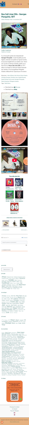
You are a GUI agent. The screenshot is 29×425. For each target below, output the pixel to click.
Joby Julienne (21, 355)
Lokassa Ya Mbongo (21, 357)
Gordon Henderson (5, 345)
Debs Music (8, 83)
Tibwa (20, 311)
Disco (20, 301)
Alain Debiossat (13, 332)
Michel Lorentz (15, 363)
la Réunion (9, 284)
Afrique (4, 277)
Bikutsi (23, 297)
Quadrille (11, 308)
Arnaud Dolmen (15, 334)
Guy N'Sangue (17, 345)
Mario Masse (13, 361)
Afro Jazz (24, 296)
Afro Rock (11, 297)
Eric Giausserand (17, 340)
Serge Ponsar (16, 370)
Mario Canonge (6, 361)
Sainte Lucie (4, 288)
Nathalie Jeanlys (4, 364)
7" (2, 320)
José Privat (18, 356)
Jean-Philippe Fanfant (16, 352)
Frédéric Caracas (21, 343)
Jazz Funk (8, 305)
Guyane (17, 283)
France (14, 281)
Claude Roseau (22, 77)
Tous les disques (14, 410)
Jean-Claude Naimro (8, 351)
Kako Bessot (4, 357)
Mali (17, 284)
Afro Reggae (7, 297)
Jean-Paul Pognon (6, 352)
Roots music (20, 308)
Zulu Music (15, 312)
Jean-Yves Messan (21, 354)
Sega (17, 309)
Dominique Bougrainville (13, 339)
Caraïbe (3, 50)
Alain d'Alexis (10, 75)
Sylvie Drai (25, 371)
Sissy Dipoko (21, 370)
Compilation (5, 321)
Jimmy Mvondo (15, 355)
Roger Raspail (5, 370)
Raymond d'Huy (4, 369)
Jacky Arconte (16, 346)
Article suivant (24, 229)
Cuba (15, 280)
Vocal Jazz (3, 312)
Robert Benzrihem (20, 369)
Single (19, 323)
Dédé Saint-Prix (10, 338)
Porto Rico (20, 286)
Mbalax (3, 308)
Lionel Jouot (15, 357)
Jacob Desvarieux (7, 348)
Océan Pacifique (15, 286)
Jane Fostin (13, 349)
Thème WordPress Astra (14, 421)
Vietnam (18, 288)
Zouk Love (11, 312)
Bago (20, 334)
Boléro (5, 298)
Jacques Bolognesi (18, 348)
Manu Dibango (21, 358)
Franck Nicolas (4, 343)
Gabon (17, 281)
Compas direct (22, 300)
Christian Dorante (5, 77)
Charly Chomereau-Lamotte (6, 337)
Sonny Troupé (19, 371)
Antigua (10, 278)
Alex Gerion (17, 75)
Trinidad (14, 288)
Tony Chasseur (4, 373)
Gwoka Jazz (9, 303)
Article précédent (5, 229)
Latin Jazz (4, 306)
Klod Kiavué (11, 357)
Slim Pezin (3, 371)
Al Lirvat (3, 332)
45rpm (17, 320)
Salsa (14, 309)
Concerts (10, 321)
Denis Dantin (15, 338)
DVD (20, 321)
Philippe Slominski (15, 366)
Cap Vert (6, 280)
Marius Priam (18, 361)
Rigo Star (14, 369)
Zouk (7, 312)
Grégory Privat (12, 345)
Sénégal (8, 288)
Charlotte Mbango (20, 336)
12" (9, 320)
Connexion (25, 237)
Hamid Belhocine (5, 346)
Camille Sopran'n (9, 336)
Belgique (17, 278)
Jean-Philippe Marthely (7, 354)
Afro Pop (3, 297)
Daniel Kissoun (4, 338)
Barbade (13, 278)
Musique (7, 19)
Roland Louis (11, 370)
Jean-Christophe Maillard (6, 350)
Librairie (3, 323)
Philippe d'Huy (22, 365)
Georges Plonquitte (19, 79)
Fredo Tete (4, 344)
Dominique (4, 281)
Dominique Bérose (5, 339)
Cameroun (22, 278)
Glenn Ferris (23, 344)
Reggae (15, 308)
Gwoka (4, 303)
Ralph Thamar (19, 368)
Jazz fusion (14, 305)
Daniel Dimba (4, 79)
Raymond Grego (9, 369)
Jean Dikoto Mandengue (19, 349)
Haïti (21, 283)
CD (25, 320)
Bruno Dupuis (24, 75)
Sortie (23, 323)
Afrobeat (4, 296)
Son (24, 309)
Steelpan (16, 311)
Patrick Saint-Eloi (11, 365)
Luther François (9, 358)
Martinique (22, 284)
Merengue (7, 308)
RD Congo (4, 287)
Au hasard (14, 4)
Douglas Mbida (5, 340)
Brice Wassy (4, 336)
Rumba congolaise (7, 309)
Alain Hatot (20, 332)
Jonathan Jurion (13, 356)
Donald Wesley (20, 339)
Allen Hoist (4, 334)
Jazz (3, 305)
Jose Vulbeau (23, 356)
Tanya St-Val (4, 372)
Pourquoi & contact (14, 407)
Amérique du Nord (5, 278)
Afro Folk (13, 296)
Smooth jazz (20, 309)
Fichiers (24, 321)
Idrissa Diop (11, 346)
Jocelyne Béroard (6, 356)
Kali (7, 357)
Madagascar (14, 284)
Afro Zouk (15, 297)
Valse (22, 311)
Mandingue (18, 306)
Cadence (3, 52)
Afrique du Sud (10, 277)
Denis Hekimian (21, 338)
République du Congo (17, 287)
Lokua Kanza (4, 358)
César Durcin (15, 336)
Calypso (3, 300)
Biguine (20, 297)
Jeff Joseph (4, 355)
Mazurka (23, 306)
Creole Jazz (14, 302)
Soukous (4, 311)
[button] (28, 4)
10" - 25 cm (5, 320)
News (13, 323)
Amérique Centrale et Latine (19, 277)
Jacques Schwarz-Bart (6, 349)
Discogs (17, 87)
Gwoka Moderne (15, 303)
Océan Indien (8, 286)
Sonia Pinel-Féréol (12, 371)
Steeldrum (11, 311)
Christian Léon (14, 77)
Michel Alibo (7, 363)
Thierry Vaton (15, 372)
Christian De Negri (13, 337)
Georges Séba (17, 344)
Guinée (11, 283)
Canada (3, 280)
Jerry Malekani (9, 355)
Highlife (21, 303)
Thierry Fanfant (9, 372)
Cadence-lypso (22, 298)
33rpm (3, 19)
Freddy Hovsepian (12, 343)
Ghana (21, 281)
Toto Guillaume (17, 373)
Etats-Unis (9, 281)
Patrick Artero (19, 364)
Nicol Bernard (9, 364)
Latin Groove (20, 305)
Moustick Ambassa (21, 363)
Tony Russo (10, 373)
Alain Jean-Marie (6, 333)
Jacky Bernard (21, 346)
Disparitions (15, 321)
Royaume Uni (10, 287)
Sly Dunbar (7, 371)
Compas (8, 52)
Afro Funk (19, 296)
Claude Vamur (21, 337)
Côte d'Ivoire (19, 280)
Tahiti (11, 288)
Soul (8, 311)
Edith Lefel (11, 340)
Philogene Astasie (14, 81)
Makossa (9, 306)
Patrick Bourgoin (4, 365)
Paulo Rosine (18, 365)
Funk (23, 302)
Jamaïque (4, 284)
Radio (17, 323)
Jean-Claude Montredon (14, 350)
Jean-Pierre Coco (15, 354)
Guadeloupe (8, 50)
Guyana (14, 283)
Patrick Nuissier (5, 81)
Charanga (11, 300)
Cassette (21, 320)
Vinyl (11, 19)
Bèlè (12, 298)
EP (21, 321)
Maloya (14, 306)
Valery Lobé (23, 373)
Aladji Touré (8, 332)
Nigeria (3, 286)
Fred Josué (11, 79)
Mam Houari (15, 358)
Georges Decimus (10, 344)
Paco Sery (14, 364)
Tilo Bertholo (20, 372)
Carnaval (7, 300)
